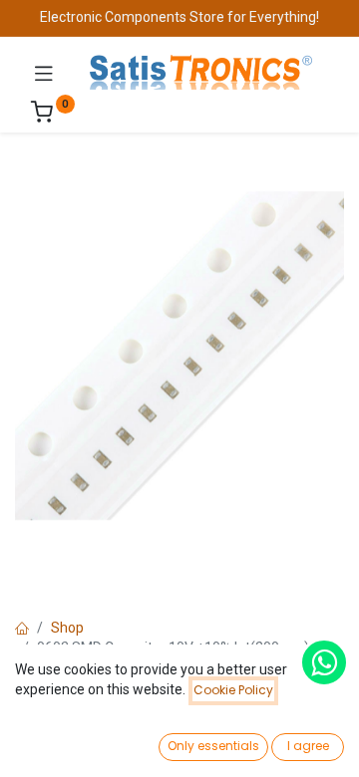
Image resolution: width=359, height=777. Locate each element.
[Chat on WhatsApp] (324, 662)
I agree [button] (308, 745)
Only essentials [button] (213, 745)
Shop (67, 628)
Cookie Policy (233, 689)
